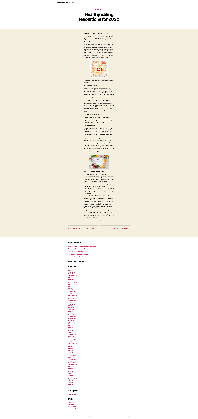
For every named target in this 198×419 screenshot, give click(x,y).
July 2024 (70, 277)
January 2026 (71, 270)
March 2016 (71, 384)
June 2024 (71, 279)
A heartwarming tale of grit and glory (77, 251)
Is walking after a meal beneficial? (77, 257)
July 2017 (70, 366)
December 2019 (72, 316)
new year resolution (108, 220)
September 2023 (72, 282)
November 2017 (72, 361)
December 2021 (72, 291)
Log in (69, 402)
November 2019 (72, 318)
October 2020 (71, 302)
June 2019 (71, 327)
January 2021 (71, 298)
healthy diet (92, 220)
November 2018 (72, 339)
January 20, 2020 (103, 23)
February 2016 (72, 386)
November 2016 (72, 377)
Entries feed (71, 404)
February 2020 (72, 313)
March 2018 (71, 354)
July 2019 (70, 325)
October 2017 (71, 363)
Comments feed (72, 406)
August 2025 (71, 272)
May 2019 (70, 329)
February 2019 (72, 334)
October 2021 (71, 293)
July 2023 (70, 284)
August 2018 (71, 345)
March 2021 (71, 297)
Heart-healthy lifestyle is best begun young (79, 254)
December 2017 (72, 359)
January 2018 (71, 357)
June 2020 (71, 307)
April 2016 (70, 382)
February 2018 (72, 355)
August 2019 (71, 323)
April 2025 (70, 274)
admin (95, 23)
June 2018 (71, 348)
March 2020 (71, 311)
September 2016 (72, 379)
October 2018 (71, 341)
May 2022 (70, 288)
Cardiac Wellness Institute (63, 2)
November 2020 (72, 300)
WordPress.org (72, 408)
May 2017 (70, 370)
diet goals (87, 220)
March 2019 (71, 332)
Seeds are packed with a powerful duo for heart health (82, 246)
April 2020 (71, 309)
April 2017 (70, 371)
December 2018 (72, 338)
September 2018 (72, 343)
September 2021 (72, 295)
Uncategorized (99, 9)
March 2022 (71, 290)
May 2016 (70, 380)
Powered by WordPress (89, 416)
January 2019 (71, 336)
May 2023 (70, 286)
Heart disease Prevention (99, 220)
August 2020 (71, 304)
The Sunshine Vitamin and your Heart (77, 249)
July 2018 (70, 347)
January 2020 (71, 314)
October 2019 (71, 320)
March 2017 (71, 373)
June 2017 (70, 368)
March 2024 (71, 281)
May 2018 (70, 350)
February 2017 (72, 375)
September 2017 (72, 364)
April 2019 (70, 330)
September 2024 (72, 275)
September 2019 (72, 322)
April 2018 (70, 352)
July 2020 (70, 306)
